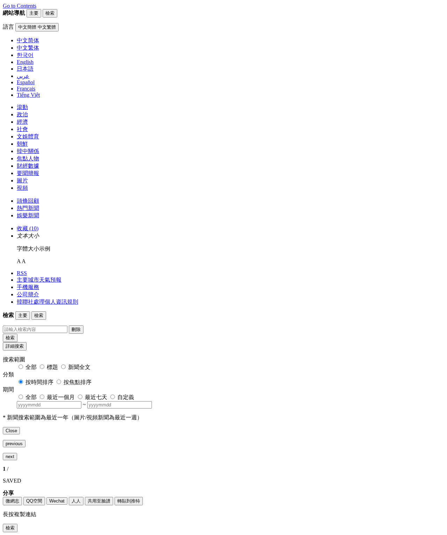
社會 (22, 129)
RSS (22, 273)
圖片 (22, 180)
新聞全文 (79, 367)
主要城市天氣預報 (39, 280)
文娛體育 (28, 136)
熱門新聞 (28, 208)
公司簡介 (28, 294)
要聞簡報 (28, 173)
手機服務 (28, 287)
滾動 (22, 107)
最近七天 (96, 397)
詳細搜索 (15, 346)
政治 (22, 114)
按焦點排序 (77, 382)
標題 (52, 367)
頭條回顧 (28, 201)
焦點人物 (28, 158)
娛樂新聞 (28, 215)
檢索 (10, 337)
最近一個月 (61, 397)
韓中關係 (28, 151)
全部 (31, 367)
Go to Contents (19, 6)
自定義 (125, 397)
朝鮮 (22, 144)
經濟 (22, 122)
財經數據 (28, 166)
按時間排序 (39, 382)
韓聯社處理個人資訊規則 (47, 302)
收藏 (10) (27, 228)
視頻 (22, 188)
